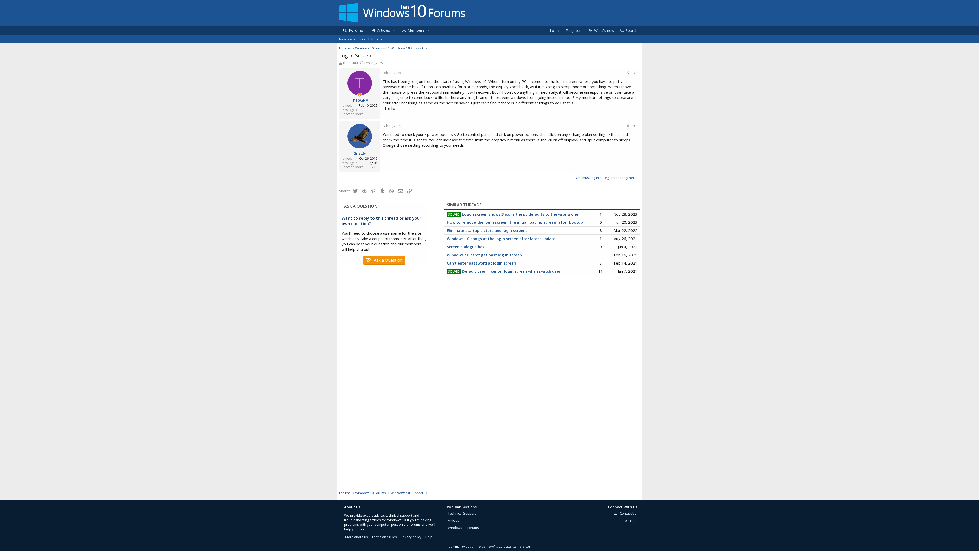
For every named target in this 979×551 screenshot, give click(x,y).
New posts (347, 39)
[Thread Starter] (359, 94)
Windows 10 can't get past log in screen (484, 254)
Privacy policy (411, 537)
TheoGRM (350, 62)
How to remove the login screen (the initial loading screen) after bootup (515, 222)
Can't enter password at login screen (481, 263)
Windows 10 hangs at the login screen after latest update (501, 238)
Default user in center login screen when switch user (511, 271)
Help (428, 537)
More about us (356, 537)
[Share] (628, 73)
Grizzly (359, 153)
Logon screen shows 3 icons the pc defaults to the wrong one (520, 214)
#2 (635, 126)
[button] (393, 30)
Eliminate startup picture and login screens (487, 230)
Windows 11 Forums (463, 527)
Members (416, 30)
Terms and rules (384, 537)
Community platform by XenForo (490, 546)
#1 (635, 73)
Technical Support (462, 513)
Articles (383, 30)
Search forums (370, 39)
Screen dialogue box (466, 246)
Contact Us (627, 513)
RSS (632, 520)
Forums (356, 30)
